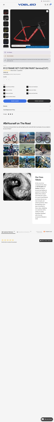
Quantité (5, 76)
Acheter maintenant (39, 101)
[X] (10, 114)
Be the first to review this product (9, 242)
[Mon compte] (47, 4)
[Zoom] (47, 11)
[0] (50, 4)
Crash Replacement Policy (9, 109)
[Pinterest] (12, 114)
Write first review (46, 240)
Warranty (5, 106)
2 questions (19, 70)
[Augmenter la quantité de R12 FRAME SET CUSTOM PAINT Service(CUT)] (9, 79)
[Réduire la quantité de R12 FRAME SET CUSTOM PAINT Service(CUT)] (4, 79)
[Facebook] (8, 114)
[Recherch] (45, 4)
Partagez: (5, 114)
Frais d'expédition (6, 74)
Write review (13, 70)
